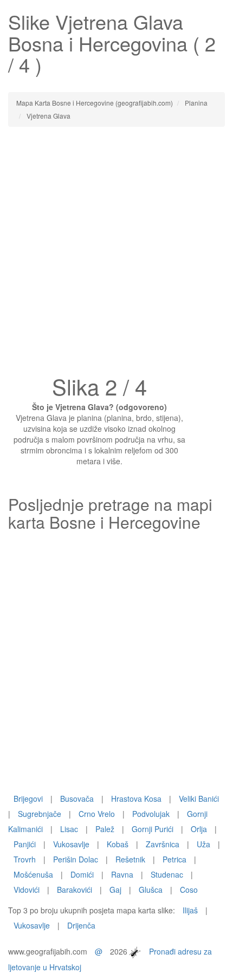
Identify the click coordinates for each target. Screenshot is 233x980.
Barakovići (74, 889)
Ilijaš (190, 910)
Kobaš (117, 844)
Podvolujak (151, 813)
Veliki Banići (199, 798)
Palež (104, 828)
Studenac (167, 874)
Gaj (115, 889)
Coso (189, 889)
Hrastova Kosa (136, 798)
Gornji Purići (152, 828)
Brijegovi (28, 798)
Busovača (77, 798)
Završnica (162, 844)
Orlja (199, 828)
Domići (82, 874)
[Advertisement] (116, 254)
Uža (203, 844)
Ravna (122, 874)
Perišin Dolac (75, 859)
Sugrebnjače (39, 813)
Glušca (151, 889)
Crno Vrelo (97, 813)
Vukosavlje (71, 844)
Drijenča (81, 925)
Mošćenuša (33, 874)
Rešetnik (130, 859)
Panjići (25, 844)
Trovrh (25, 859)
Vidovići (27, 889)
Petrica (174, 859)
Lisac (69, 828)
